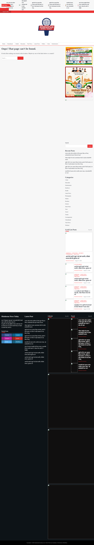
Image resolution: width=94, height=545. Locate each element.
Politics (43, 44)
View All (90, 229)
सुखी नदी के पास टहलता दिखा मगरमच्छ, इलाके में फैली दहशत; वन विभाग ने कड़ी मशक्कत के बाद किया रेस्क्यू (35, 331)
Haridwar (67, 188)
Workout (67, 225)
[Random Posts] (89, 44)
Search (67, 142)
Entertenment (55, 44)
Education (22, 44)
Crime (48, 44)
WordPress (65, 542)
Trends (66, 214)
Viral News (29, 44)
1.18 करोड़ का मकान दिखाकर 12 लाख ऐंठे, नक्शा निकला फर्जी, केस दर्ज (82, 292)
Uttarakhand (10, 44)
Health (17, 44)
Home (3, 44)
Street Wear (68, 206)
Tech (66, 209)
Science (67, 204)
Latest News (37, 44)
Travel (66, 212)
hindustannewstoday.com (40, 542)
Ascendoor (54, 542)
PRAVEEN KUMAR (70, 260)
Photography (68, 196)
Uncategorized (68, 217)
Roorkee (67, 201)
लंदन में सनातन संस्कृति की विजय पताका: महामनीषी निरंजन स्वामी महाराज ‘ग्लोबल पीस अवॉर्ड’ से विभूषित (35, 348)
